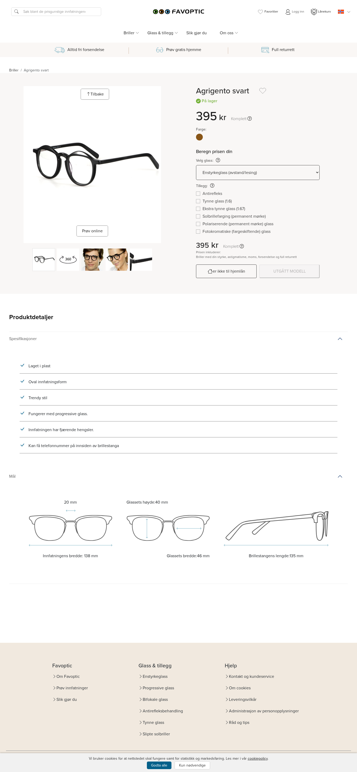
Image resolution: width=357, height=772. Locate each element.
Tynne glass (153, 722)
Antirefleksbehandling (163, 711)
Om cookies (240, 688)
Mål (12, 476)
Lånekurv (324, 11)
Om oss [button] (226, 33)
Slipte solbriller (156, 734)
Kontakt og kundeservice (251, 676)
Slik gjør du (196, 33)
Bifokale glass (155, 699)
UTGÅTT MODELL (289, 271)
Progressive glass (158, 688)
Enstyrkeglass (155, 676)
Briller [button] (129, 33)
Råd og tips (239, 722)
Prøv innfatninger (72, 688)
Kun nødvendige (192, 765)
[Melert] (199, 137)
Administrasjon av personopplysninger (264, 711)
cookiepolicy (258, 758)
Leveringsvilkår (242, 699)
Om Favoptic (68, 676)
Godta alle (159, 765)
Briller (14, 70)
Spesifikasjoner (23, 339)
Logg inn (297, 11)
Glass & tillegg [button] (160, 33)
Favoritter (271, 11)
